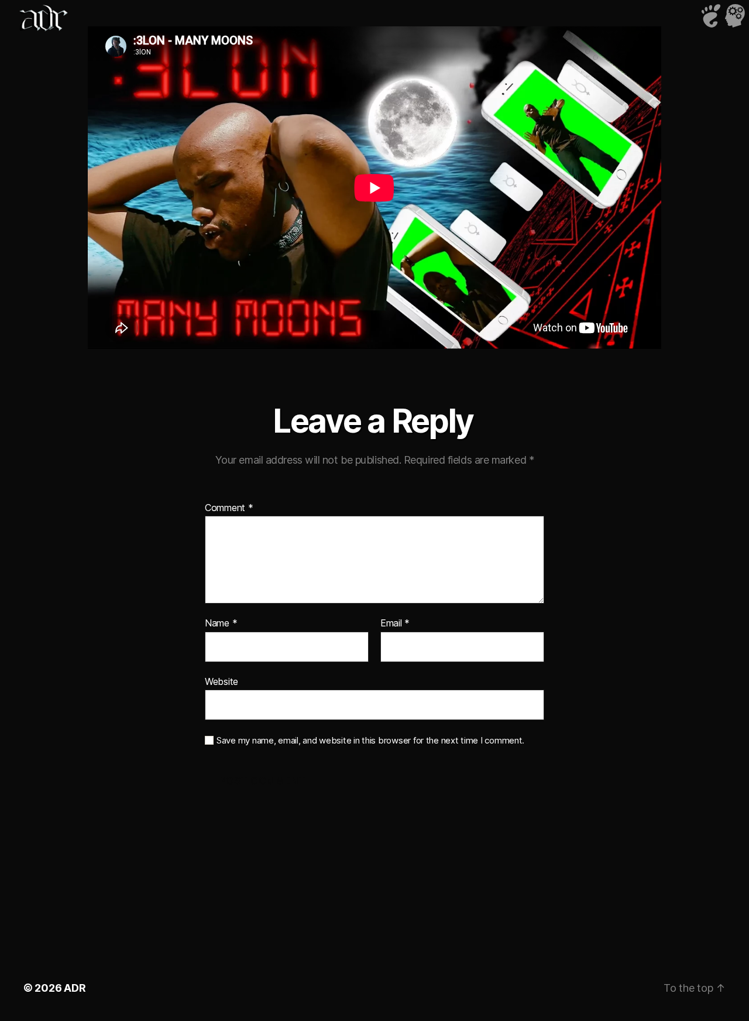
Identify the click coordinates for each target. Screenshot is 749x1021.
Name (221, 623)
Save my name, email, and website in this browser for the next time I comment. (370, 740)
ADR (74, 988)
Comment (229, 508)
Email (395, 623)
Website (221, 681)
